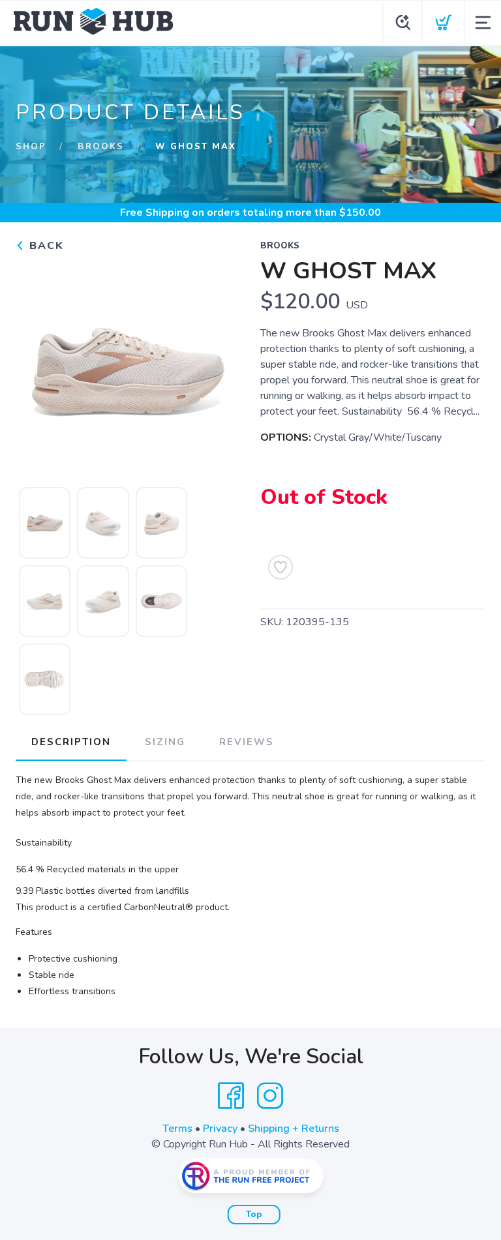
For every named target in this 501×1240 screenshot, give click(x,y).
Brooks (101, 147)
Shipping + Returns (293, 1128)
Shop (31, 147)
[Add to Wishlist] (280, 567)
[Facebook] (230, 1095)
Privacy (220, 1128)
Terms (177, 1128)
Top (254, 1214)
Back (44, 246)
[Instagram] (270, 1095)
